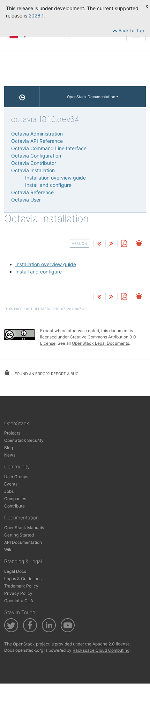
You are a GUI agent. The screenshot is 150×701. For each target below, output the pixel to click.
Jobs (9, 491)
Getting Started (19, 535)
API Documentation (23, 542)
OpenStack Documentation (91, 96)
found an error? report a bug (46, 373)
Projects (12, 433)
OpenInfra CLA (18, 600)
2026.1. (37, 16)
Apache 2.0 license (111, 644)
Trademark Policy (21, 586)
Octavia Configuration (36, 156)
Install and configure (38, 272)
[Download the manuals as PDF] (123, 244)
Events (10, 484)
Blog (8, 447)
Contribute (14, 506)
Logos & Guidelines (23, 578)
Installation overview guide (45, 264)
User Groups (16, 476)
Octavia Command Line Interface (49, 148)
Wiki (8, 549)
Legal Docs (15, 571)
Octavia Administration (37, 134)
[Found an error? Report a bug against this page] (139, 244)
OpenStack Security (24, 440)
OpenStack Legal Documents (100, 343)
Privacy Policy (18, 593)
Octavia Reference (32, 192)
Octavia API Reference (37, 141)
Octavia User (26, 200)
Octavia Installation (33, 170)
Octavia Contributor (33, 163)
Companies (15, 498)
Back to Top (130, 30)
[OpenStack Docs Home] (22, 96)
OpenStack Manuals (24, 527)
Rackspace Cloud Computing (101, 650)
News (9, 455)
